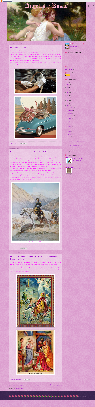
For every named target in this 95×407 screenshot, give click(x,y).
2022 (68, 92)
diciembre (70, 108)
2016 (68, 151)
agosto (70, 118)
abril (69, 129)
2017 (68, 105)
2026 (68, 82)
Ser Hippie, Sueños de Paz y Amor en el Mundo (78, 159)
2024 (68, 87)
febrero (70, 134)
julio (69, 121)
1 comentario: (14, 143)
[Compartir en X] (23, 143)
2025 (68, 84)
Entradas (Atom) (19, 388)
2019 (68, 100)
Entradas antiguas (56, 385)
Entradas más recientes (16, 385)
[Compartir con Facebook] (24, 143)
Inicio (37, 385)
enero (69, 137)
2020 (68, 98)
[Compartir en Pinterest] (26, 143)
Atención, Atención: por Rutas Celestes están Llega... (75, 146)
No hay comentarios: (16, 379)
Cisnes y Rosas (69, 157)
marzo (69, 131)
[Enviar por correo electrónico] (21, 143)
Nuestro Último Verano (77, 168)
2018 (68, 103)
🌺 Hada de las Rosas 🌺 (78, 44)
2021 (68, 95)
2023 (68, 90)
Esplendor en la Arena (19, 47)
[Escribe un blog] (22, 143)
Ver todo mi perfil (74, 46)
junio (69, 123)
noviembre (70, 110)
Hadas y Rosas (69, 167)
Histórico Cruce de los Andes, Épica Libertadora (29, 151)
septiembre (71, 116)
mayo (69, 126)
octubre (70, 113)
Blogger (52, 398)
